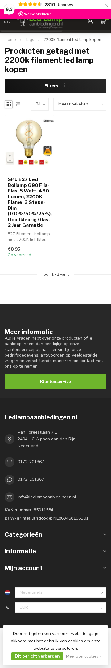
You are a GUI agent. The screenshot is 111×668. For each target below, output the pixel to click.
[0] (103, 20)
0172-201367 (31, 462)
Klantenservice (55, 382)
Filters (51, 86)
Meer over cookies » (83, 656)
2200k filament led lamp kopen (72, 40)
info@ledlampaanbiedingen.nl (47, 497)
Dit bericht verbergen (37, 656)
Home (10, 40)
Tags (29, 40)
